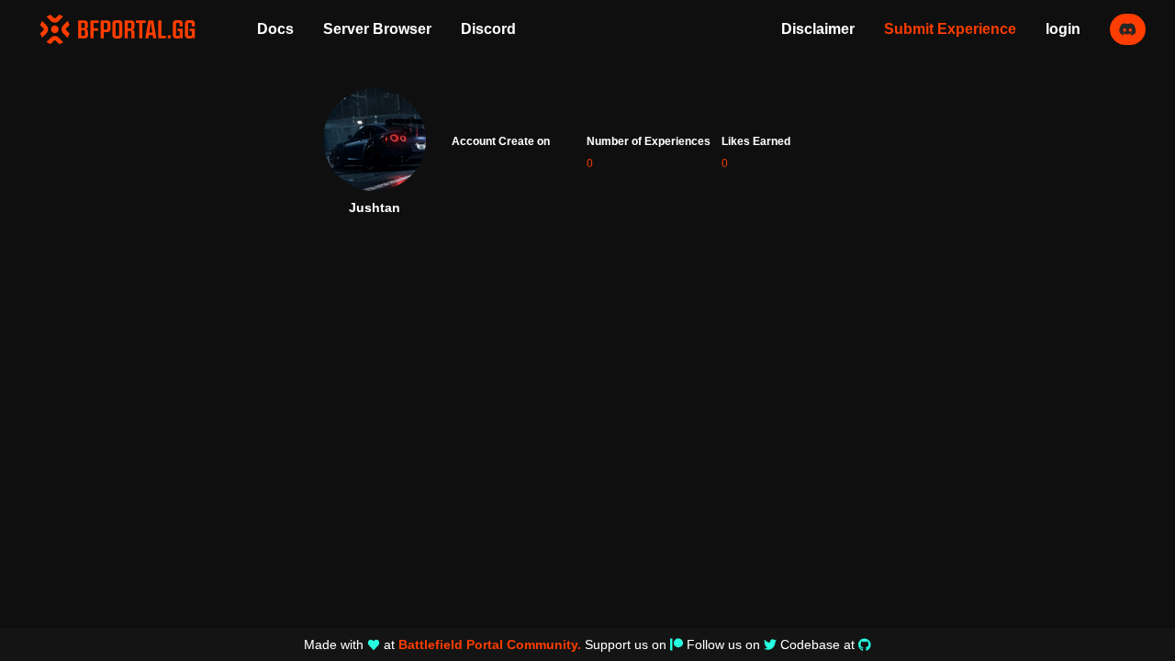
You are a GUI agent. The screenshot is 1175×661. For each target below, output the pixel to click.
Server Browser (377, 29)
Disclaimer (818, 29)
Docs (275, 29)
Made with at (442, 644)
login (1063, 29)
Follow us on (723, 644)
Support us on (625, 644)
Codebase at (817, 644)
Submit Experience (950, 29)
